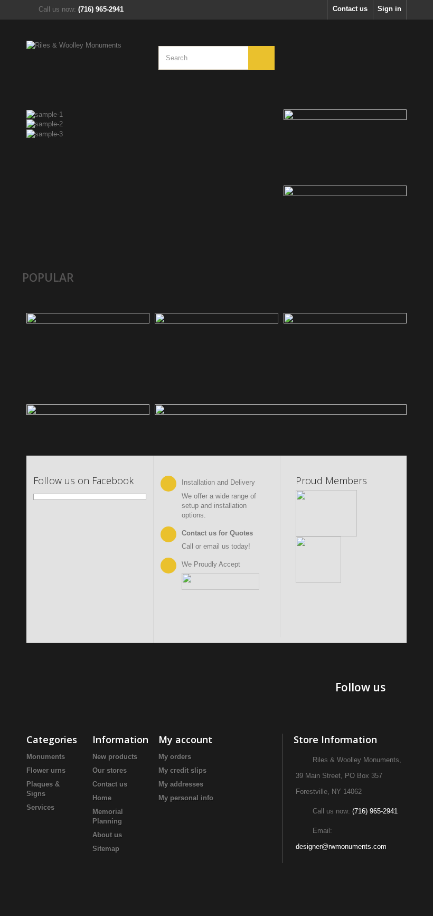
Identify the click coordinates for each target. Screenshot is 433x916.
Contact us (350, 9)
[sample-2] (44, 124)
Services (40, 807)
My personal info (185, 798)
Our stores (109, 770)
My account (185, 739)
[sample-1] (44, 114)
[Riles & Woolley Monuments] (84, 67)
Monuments (45, 757)
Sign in (389, 9)
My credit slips (182, 770)
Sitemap (105, 849)
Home (101, 798)
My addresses (180, 784)
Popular (48, 277)
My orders (174, 757)
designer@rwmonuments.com (341, 846)
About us (107, 835)
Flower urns (45, 770)
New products (114, 757)
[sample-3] (44, 133)
